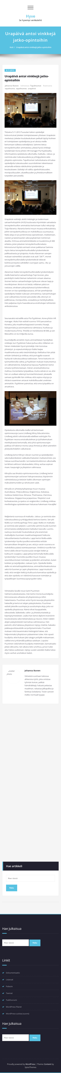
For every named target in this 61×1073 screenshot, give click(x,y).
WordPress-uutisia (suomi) (17, 1013)
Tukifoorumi (11, 1000)
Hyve (30, 16)
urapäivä (32, 88)
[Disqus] (30, 747)
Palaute (9, 986)
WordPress (30, 1064)
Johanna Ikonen (12, 85)
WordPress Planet (14, 1006)
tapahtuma (10, 88)
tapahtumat (21, 88)
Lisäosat (9, 979)
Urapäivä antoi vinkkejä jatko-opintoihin (33, 47)
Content (47, 1064)
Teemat (9, 993)
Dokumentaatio (13, 972)
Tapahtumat (35, 85)
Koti (11, 47)
